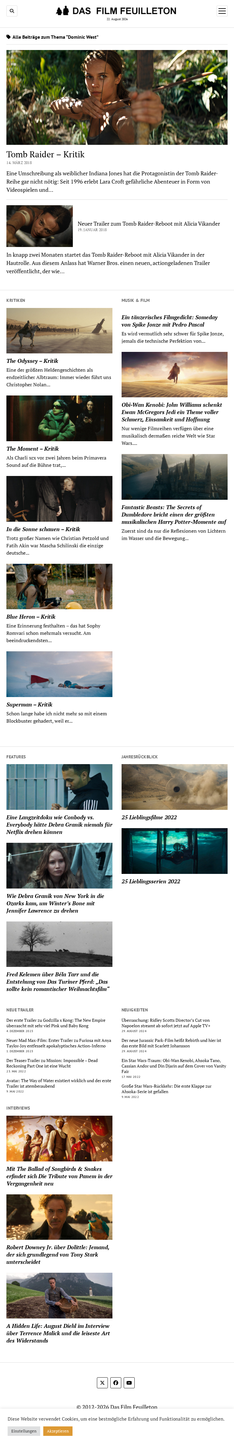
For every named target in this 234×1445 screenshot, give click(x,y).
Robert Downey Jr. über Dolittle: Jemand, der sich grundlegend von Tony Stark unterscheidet (57, 1254)
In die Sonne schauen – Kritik (43, 529)
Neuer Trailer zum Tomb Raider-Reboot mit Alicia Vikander (149, 223)
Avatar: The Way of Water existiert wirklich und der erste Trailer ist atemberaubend (58, 1083)
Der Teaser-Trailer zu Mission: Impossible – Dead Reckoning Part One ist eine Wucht (52, 1063)
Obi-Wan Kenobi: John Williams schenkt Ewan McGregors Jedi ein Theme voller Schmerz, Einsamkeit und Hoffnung (172, 412)
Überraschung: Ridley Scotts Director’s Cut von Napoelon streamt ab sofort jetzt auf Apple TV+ (166, 1023)
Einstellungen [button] (24, 1431)
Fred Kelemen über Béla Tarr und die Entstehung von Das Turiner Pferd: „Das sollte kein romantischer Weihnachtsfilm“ (57, 982)
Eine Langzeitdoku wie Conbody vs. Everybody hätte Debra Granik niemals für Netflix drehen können (59, 824)
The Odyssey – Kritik (32, 360)
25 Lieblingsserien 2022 (151, 881)
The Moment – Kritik (32, 448)
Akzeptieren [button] (58, 1431)
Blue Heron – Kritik (30, 616)
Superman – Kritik (29, 704)
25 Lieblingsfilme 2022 (149, 817)
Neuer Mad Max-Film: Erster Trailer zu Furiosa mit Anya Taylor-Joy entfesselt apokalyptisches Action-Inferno (58, 1043)
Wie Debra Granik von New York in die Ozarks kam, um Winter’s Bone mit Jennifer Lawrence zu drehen (55, 903)
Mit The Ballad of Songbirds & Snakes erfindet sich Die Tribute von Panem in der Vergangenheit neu (59, 1176)
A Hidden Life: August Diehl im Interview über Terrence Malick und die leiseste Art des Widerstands (58, 1333)
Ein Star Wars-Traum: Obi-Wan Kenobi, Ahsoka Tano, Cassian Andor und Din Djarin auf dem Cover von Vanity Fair (174, 1066)
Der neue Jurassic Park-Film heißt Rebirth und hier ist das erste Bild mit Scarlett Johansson (171, 1043)
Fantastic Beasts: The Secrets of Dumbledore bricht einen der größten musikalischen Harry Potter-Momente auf (174, 514)
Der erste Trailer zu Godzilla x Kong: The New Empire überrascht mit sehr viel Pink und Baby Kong (55, 1023)
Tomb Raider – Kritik (45, 154)
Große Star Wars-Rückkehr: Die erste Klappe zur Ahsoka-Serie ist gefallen (166, 1088)
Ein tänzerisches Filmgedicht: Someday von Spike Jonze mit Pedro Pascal (170, 320)
